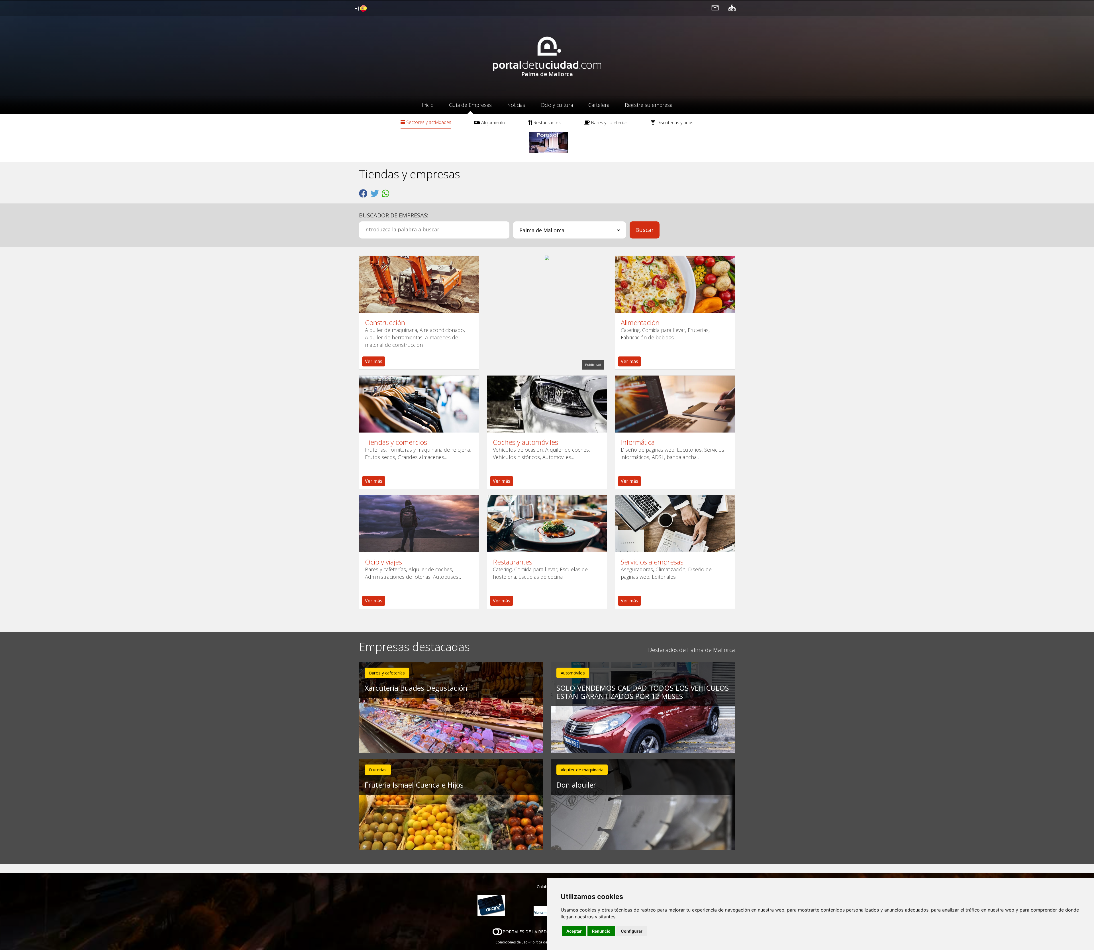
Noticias (516, 104)
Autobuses (445, 576)
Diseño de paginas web (647, 449)
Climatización (670, 569)
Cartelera (598, 104)
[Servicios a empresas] (675, 523)
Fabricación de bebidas (647, 337)
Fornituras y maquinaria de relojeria (429, 449)
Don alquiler (576, 785)
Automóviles (556, 457)
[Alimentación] (675, 284)
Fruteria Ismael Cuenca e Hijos (414, 785)
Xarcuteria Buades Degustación (416, 688)
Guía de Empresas (470, 104)
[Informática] (675, 404)
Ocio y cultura (557, 104)
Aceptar (574, 931)
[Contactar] (715, 7)
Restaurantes (546, 122)
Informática (638, 442)
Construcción (385, 323)
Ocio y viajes (383, 562)
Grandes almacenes (421, 457)
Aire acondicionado (442, 330)
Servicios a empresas (652, 562)
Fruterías (698, 330)
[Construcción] (419, 284)
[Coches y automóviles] (547, 404)
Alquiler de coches (567, 449)
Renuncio (601, 931)
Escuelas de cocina (541, 576)
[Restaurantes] (547, 523)
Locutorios (689, 449)
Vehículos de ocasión (518, 449)
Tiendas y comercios (396, 442)
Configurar (631, 931)
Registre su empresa (648, 104)
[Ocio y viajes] (419, 523)
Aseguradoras (637, 569)
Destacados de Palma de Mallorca (691, 650)
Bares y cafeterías (609, 122)
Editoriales (664, 576)
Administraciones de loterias (397, 576)
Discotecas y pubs (674, 122)
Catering (630, 330)
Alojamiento (492, 122)
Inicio (428, 104)
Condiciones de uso (511, 942)
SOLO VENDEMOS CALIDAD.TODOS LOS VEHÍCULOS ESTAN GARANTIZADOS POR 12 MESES (642, 692)
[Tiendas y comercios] (419, 404)
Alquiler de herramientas (394, 337)
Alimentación (640, 323)
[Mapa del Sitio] (732, 7)
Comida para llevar (663, 330)
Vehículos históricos (516, 457)
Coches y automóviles (525, 442)
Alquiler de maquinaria (391, 330)
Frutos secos (380, 457)
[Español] (360, 9)
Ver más (373, 361)
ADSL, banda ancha (674, 457)
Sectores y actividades (428, 122)
